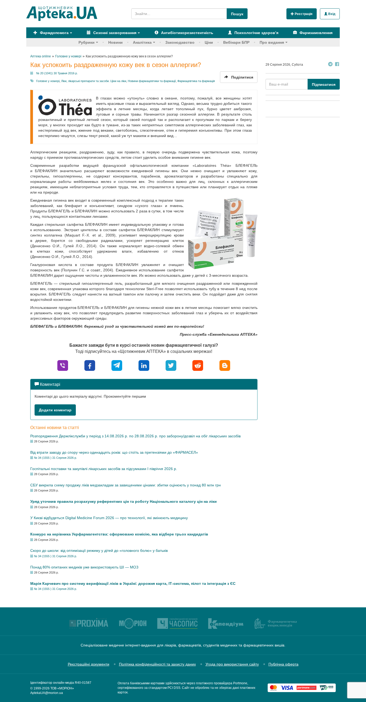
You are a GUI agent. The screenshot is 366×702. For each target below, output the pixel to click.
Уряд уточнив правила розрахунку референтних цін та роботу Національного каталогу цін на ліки (123, 501)
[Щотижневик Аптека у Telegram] (330, 64)
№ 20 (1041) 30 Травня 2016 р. (57, 73)
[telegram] (116, 365)
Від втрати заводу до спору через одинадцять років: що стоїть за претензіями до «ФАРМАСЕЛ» (114, 452)
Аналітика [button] (142, 42)
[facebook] (89, 365)
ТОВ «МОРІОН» (62, 688)
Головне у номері (47, 81)
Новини (115, 42)
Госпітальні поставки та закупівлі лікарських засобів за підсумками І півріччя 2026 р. (103, 469)
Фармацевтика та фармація (196, 81)
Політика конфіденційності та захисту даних (157, 664)
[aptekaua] (224, 365)
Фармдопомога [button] (54, 33)
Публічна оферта (283, 664)
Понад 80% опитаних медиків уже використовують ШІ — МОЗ (84, 567)
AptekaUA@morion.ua (46, 693)
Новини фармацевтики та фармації (152, 81)
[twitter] (171, 365)
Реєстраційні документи (88, 664)
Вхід (331, 14)
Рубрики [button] (87, 42)
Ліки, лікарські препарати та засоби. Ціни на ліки (93, 81)
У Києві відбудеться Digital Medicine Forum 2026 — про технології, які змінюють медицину (109, 518)
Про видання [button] (272, 42)
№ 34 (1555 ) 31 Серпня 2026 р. (55, 457)
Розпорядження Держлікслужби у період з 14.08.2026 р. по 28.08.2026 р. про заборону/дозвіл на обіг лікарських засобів (135, 436)
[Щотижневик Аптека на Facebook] (337, 64)
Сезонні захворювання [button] (114, 33)
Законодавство (180, 42)
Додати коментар (55, 410)
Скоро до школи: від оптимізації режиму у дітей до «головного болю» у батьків (99, 550)
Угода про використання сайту (232, 664)
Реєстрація (303, 14)
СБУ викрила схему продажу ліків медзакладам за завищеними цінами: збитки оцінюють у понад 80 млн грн (125, 485)
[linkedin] (144, 365)
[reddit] (197, 365)
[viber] (62, 365)
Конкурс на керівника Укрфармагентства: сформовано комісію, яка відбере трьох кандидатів (119, 534)
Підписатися (323, 84)
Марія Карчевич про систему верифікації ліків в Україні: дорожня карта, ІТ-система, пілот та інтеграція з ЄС (133, 583)
